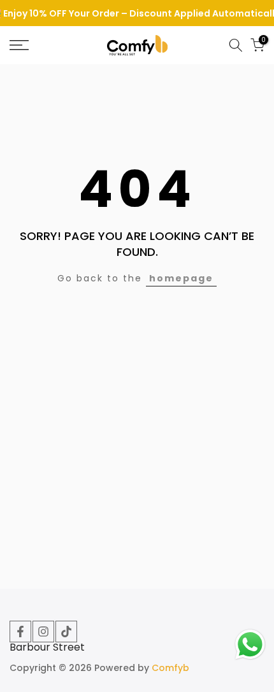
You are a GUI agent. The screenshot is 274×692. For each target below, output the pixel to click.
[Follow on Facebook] (20, 631)
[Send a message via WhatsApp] (250, 644)
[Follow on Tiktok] (66, 631)
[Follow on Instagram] (43, 631)
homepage (181, 278)
